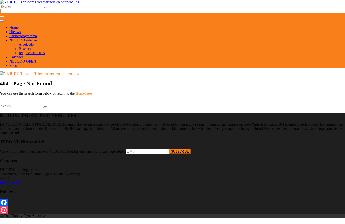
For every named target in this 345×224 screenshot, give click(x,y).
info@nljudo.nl (11, 182)
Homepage (84, 93)
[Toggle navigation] (2, 16)
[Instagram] (172, 210)
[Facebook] (172, 202)
